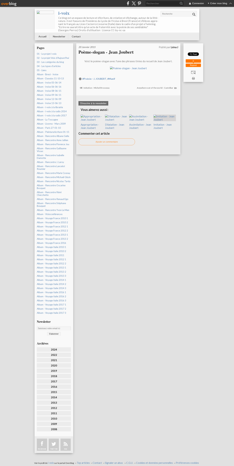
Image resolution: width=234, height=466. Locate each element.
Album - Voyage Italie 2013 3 (51, 275)
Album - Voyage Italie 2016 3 (51, 300)
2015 (54, 392)
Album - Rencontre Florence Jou (53, 144)
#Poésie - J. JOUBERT (94, 78)
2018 (54, 376)
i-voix (64, 13)
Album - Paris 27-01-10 (49, 127)
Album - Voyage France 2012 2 (52, 230)
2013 (54, 402)
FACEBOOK (42, 449)
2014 (54, 397)
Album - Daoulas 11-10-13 (50, 78)
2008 (54, 429)
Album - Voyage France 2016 (51, 243)
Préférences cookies (187, 462)
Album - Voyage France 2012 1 (52, 226)
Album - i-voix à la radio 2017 (52, 115)
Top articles (83, 462)
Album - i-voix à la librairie (50, 107)
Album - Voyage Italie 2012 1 (51, 259)
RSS (65, 449)
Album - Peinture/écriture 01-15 (53, 132)
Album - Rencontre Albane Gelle (53, 136)
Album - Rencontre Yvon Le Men (53, 210)
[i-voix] (45, 19)
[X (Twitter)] (134, 3)
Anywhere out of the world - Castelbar (155, 88)
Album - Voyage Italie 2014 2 (51, 284)
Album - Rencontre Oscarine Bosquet (51, 186)
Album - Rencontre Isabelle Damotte (50, 156)
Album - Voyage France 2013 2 (52, 238)
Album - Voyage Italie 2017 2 (51, 308)
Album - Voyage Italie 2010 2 (51, 251)
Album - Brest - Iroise (47, 74)
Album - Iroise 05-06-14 (49, 82)
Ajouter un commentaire (107, 142)
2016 (54, 386)
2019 (54, 370)
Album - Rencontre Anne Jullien (52, 140)
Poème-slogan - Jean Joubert (106, 52)
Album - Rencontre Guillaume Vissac (51, 149)
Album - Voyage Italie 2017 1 (51, 304)
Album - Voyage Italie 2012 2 (51, 263)
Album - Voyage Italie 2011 (50, 255)
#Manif (111, 78)
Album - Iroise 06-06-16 (49, 86)
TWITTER (54, 449)
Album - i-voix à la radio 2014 (52, 111)
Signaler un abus (114, 462)
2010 (54, 418)
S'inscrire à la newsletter (93, 103)
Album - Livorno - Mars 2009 (51, 123)
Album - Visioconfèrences (50, 214)
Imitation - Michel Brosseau (96, 88)
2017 (54, 381)
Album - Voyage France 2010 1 (52, 218)
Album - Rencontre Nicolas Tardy (53, 181)
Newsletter (59, 36)
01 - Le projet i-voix (47, 53)
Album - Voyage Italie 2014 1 (51, 280)
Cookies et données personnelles (154, 462)
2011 (54, 413)
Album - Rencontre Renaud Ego (52, 199)
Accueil (42, 36)
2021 (54, 360)
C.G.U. (129, 462)
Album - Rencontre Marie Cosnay (53, 173)
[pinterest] (139, 3)
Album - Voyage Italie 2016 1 (51, 292)
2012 (54, 407)
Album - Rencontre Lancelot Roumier (51, 167)
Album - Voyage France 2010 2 (52, 222)
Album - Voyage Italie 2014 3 (51, 288)
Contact (76, 36)
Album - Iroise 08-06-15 (49, 90)
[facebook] (128, 3)
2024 (54, 349)
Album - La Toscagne (47, 119)
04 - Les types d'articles (49, 66)
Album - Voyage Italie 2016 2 (51, 296)
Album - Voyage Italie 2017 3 (51, 312)
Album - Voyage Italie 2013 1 (51, 267)
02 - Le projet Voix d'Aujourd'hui (53, 58)
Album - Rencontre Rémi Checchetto (49, 193)
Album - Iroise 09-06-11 (49, 95)
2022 (54, 354)
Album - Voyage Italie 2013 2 (51, 271)
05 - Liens (41, 70)
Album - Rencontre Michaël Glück (54, 177)
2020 (54, 365)
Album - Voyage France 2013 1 (52, 234)
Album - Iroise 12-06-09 (49, 99)
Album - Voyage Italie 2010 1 (51, 247)
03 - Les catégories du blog (50, 62)
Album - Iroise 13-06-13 (49, 103)
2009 (54, 423)
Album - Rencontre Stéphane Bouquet (51, 204)
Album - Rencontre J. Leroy (50, 162)
